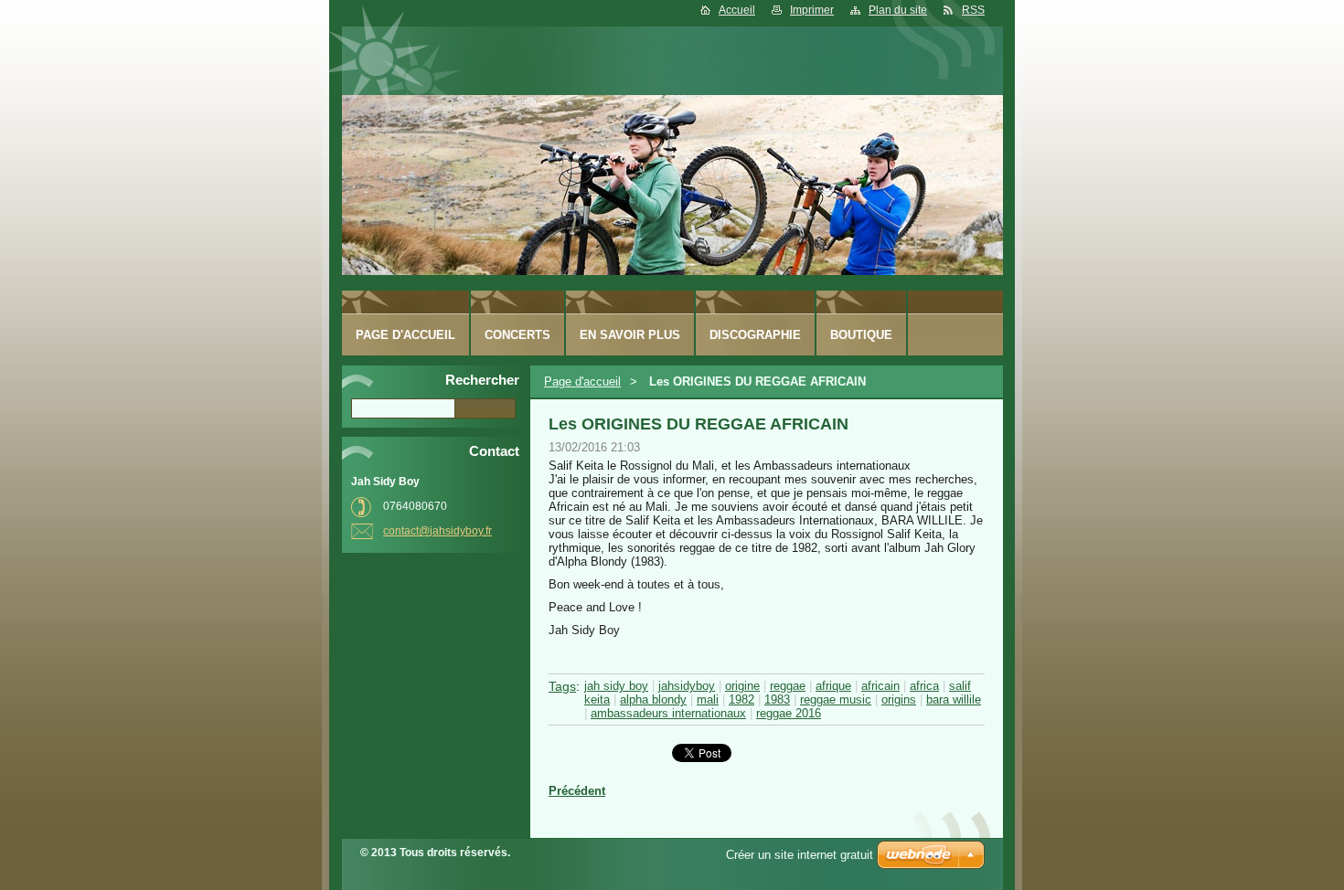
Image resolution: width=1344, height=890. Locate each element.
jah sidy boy (616, 686)
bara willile (953, 699)
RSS (973, 10)
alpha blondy (653, 699)
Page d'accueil (582, 381)
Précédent (577, 791)
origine (742, 686)
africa (924, 686)
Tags (562, 686)
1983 (777, 699)
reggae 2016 (788, 713)
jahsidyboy (686, 686)
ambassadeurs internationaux (668, 713)
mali (708, 699)
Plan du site (898, 10)
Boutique (861, 335)
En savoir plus (630, 335)
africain (880, 686)
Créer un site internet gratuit (799, 855)
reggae (787, 686)
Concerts (517, 335)
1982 (741, 699)
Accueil (737, 10)
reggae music (835, 699)
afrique (833, 686)
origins (898, 699)
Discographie (755, 335)
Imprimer (812, 10)
